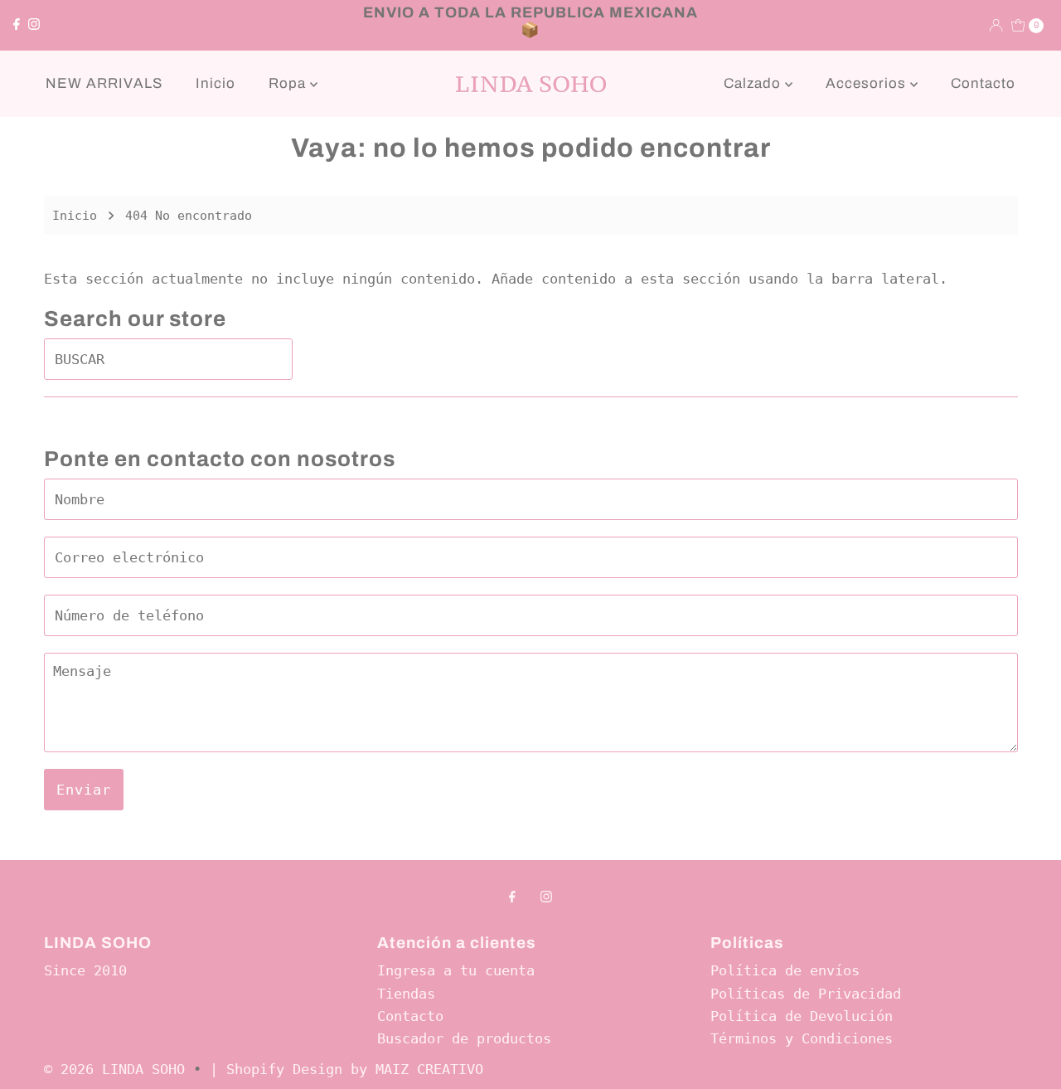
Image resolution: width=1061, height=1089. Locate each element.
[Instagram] (34, 25)
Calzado (754, 83)
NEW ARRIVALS (104, 83)
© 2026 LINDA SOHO (114, 1069)
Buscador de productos (464, 1038)
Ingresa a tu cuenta (456, 970)
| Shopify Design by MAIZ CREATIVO (346, 1069)
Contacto (983, 83)
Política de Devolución (801, 1016)
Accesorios (868, 83)
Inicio (215, 83)
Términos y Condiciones (801, 1038)
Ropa (289, 83)
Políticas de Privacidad (805, 993)
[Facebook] (16, 25)
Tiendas (406, 993)
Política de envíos (785, 970)
